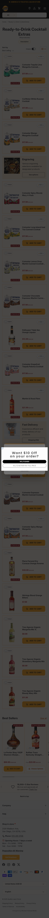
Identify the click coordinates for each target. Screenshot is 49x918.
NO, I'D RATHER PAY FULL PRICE (24, 466)
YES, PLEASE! (24, 461)
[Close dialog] (2, 448)
